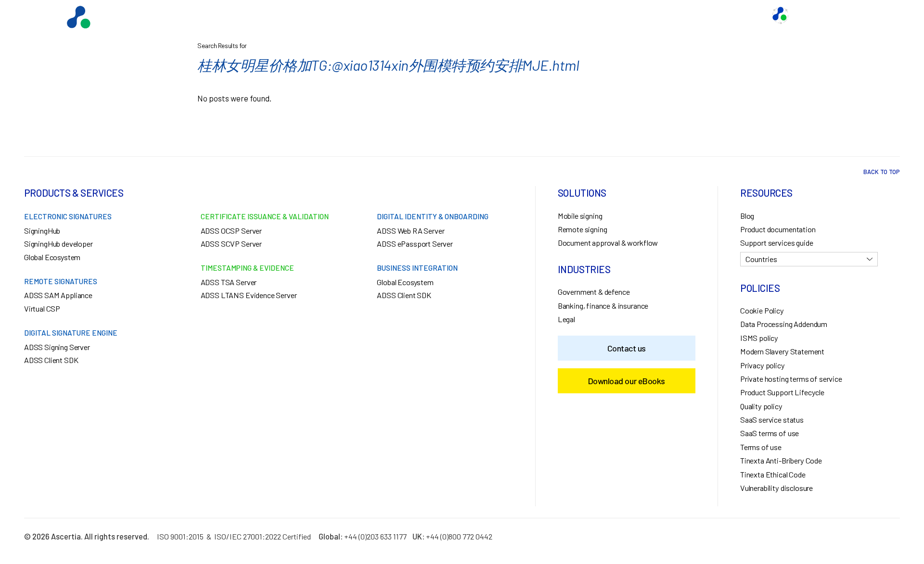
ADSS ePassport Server (415, 243)
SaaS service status (772, 419)
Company (743, 15)
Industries (647, 15)
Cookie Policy (762, 310)
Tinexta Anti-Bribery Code (781, 460)
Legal (566, 319)
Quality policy (761, 406)
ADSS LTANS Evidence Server (249, 295)
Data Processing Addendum (783, 323)
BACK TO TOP (881, 171)
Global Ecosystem (587, 15)
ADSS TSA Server (229, 282)
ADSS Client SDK (51, 359)
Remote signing (582, 229)
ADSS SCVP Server (231, 243)
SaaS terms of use (769, 433)
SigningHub (42, 230)
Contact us (696, 15)
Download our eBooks (626, 381)
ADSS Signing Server (57, 346)
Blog (747, 215)
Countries (761, 258)
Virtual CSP (42, 308)
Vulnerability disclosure (776, 487)
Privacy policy (762, 365)
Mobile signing (580, 215)
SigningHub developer (58, 243)
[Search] (883, 15)
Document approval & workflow (608, 242)
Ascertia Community (827, 15)
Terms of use (761, 446)
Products (529, 15)
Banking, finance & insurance (603, 305)
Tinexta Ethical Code (773, 474)
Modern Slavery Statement (782, 351)
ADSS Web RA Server (410, 230)
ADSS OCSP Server (231, 230)
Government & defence (594, 291)
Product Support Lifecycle (782, 392)
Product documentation (778, 229)
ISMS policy (759, 337)
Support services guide (776, 242)
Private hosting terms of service (791, 378)
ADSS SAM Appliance (58, 295)
